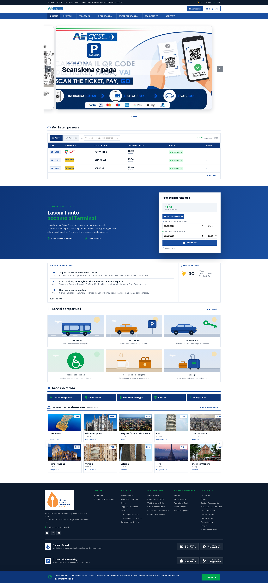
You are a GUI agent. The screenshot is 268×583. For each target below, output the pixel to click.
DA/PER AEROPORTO (128, 16)
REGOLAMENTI (151, 16)
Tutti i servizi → (213, 309)
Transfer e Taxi (181, 503)
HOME (55, 16)
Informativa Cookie (209, 529)
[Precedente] (48, 69)
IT (214, 2)
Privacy (204, 526)
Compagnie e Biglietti (130, 522)
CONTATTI (170, 16)
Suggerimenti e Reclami (104, 499)
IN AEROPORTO (105, 16)
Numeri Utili (99, 495)
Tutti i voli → (212, 175)
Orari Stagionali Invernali (131, 518)
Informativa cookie (65, 579)
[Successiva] (220, 69)
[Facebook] (47, 533)
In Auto (177, 495)
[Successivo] (219, 444)
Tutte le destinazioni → (210, 407)
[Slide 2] (136, 116)
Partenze (73, 138)
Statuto (204, 499)
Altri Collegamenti (182, 510)
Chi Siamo (205, 495)
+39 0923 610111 (56, 2)
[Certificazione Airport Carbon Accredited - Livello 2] (59, 500)
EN (218, 2)
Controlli (162, 397)
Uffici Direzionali (208, 510)
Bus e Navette (180, 499)
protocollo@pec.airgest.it (58, 527)
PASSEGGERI (84, 16)
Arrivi (57, 138)
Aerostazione (94, 397)
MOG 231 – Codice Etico (211, 507)
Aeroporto (196, 9)
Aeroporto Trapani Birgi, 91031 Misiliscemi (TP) (103, 2)
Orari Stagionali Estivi (130, 514)
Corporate (213, 9)
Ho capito (211, 577)
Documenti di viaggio (133, 397)
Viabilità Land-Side (155, 503)
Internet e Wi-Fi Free (156, 514)
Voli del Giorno (127, 495)
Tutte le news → (57, 298)
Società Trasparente (62, 397)
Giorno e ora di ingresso (175, 221)
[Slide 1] (133, 116)
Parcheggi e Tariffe (155, 499)
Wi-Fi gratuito (199, 397)
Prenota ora (191, 243)
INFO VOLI (67, 16)
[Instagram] (53, 533)
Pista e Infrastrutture (156, 507)
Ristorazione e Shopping (158, 510)
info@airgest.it (73, 2)
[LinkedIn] (58, 533)
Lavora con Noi (207, 514)
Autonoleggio (180, 507)
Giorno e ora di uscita (174, 231)
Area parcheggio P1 (175, 216)
